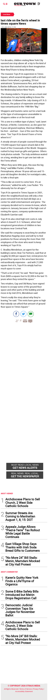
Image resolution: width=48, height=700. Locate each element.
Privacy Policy (38, 689)
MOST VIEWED (7, 493)
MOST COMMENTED (9, 572)
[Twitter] (23, 314)
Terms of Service (25, 689)
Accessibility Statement (24, 691)
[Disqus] (24, 358)
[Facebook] (16, 314)
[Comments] (31, 314)
